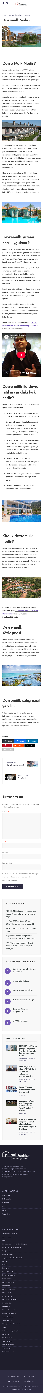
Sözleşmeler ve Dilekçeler (11, 1324)
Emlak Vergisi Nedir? (15, 764)
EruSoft (14, 1389)
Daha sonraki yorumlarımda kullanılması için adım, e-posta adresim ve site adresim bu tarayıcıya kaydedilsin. (20, 877)
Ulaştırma (5, 1334)
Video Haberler (7, 1341)
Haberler (22, 1095)
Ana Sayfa (6, 1195)
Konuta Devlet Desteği (9, 1299)
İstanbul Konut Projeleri (10, 1272)
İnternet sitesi (7, 863)
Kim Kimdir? (6, 1286)
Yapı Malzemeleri (8, 1345)
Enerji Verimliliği (7, 1254)
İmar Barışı (5, 1268)
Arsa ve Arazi (6, 1237)
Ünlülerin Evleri (7, 1338)
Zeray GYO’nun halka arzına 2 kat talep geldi (27, 1089)
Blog (3, 1240)
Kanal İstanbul (7, 1279)
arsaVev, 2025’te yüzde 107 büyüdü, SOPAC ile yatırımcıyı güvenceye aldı (27, 1071)
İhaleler (4, 1265)
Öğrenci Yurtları (7, 1317)
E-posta (6, 852)
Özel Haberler (15, 1038)
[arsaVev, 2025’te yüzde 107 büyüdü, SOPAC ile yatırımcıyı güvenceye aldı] (11, 1068)
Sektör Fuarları (7, 1320)
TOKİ (4, 1327)
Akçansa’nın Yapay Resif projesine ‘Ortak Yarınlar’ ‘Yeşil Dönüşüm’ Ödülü (27, 1105)
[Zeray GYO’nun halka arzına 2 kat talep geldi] (11, 1089)
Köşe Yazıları (6, 1306)
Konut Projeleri (7, 1296)
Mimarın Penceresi (8, 1310)
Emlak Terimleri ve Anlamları (19, 15)
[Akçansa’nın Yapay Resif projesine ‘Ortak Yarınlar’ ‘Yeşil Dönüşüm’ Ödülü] (11, 1103)
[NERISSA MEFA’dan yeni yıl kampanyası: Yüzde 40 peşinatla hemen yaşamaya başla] (11, 1048)
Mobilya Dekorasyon (9, 1313)
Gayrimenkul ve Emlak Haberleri (12, 1258)
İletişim (4, 1206)
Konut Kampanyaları (9, 1289)
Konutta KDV (6, 1303)
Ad (4, 841)
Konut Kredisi (6, 1292)
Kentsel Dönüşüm (8, 1282)
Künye (4, 1210)
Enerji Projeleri (7, 1251)
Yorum (5, 812)
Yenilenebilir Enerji (8, 1352)
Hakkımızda (6, 1199)
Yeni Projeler (6, 1348)
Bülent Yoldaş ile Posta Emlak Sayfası (14, 1244)
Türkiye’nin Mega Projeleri (10, 1331)
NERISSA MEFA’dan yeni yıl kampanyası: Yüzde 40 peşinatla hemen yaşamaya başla (21, 914)
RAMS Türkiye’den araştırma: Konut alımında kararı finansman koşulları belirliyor (19, 946)
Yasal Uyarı (6, 1214)
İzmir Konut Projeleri (9, 1275)
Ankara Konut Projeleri (9, 1233)
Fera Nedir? (23, 777)
